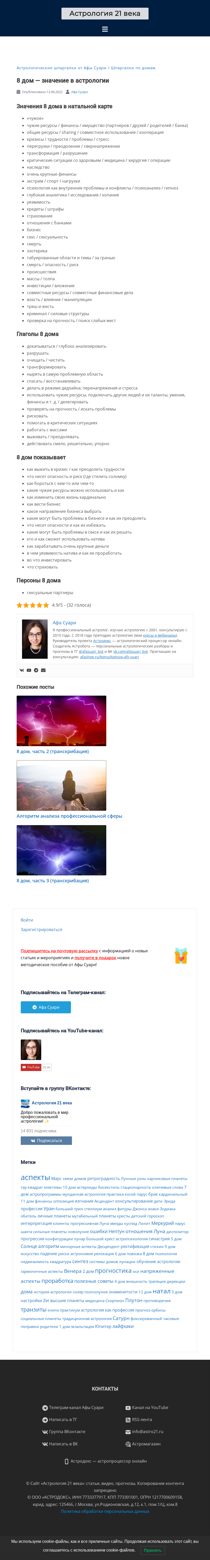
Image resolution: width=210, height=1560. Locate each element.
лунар (79, 1238)
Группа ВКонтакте (66, 1431)
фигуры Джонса (132, 1208)
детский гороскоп (147, 1215)
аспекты (35, 1177)
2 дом (88, 1271)
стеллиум (93, 1208)
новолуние (78, 1231)
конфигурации (59, 1238)
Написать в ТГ (62, 1419)
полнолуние (96, 1291)
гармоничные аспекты (42, 1271)
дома (27, 1291)
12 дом (145, 1291)
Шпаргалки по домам (133, 67)
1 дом (64, 1326)
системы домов (103, 1261)
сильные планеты (50, 1231)
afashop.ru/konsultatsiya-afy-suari (109, 656)
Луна (159, 1231)
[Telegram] (36, 670)
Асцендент (104, 1201)
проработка (57, 1280)
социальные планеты (41, 1318)
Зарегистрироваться (41, 929)
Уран (49, 1208)
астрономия (81, 1253)
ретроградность (103, 1178)
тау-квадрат (32, 1187)
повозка (134, 1253)
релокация (104, 1253)
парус (180, 1223)
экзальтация (82, 1326)
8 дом (148, 1253)
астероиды (87, 1187)
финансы (43, 1201)
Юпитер (103, 1326)
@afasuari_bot (91, 651)
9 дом (170, 1246)
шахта (26, 1231)
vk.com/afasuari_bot (130, 651)
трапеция (157, 1281)
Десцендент (109, 1246)
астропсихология (132, 1238)
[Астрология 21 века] (105, 13)
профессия (32, 1209)
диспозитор (177, 1231)
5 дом (176, 1238)
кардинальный (173, 1194)
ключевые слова (167, 1187)
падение (48, 1253)
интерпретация (36, 1223)
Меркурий (162, 1223)
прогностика (113, 1270)
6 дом (120, 1253)
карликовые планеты (167, 1178)
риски (63, 1253)
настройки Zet (35, 1300)
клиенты (61, 1223)
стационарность (136, 1187)
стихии (157, 1246)
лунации (127, 1261)
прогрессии (32, 1239)
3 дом (177, 1291)
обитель (28, 1215)
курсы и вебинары (159, 635)
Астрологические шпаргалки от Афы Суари (62, 67)
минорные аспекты (78, 1246)
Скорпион (115, 1300)
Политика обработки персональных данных (105, 1511)
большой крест (100, 1238)
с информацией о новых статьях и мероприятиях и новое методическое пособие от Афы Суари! (84, 957)
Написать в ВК (63, 1444)
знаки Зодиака (161, 1208)
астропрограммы (45, 1194)
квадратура (60, 1261)
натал (162, 1290)
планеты (107, 1216)
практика (115, 1194)
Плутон (133, 1300)
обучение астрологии (158, 1261)
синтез (80, 1261)
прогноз (142, 1310)
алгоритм (48, 1246)
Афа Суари (79, 91)
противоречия (157, 1300)
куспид (130, 1223)
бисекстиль (109, 1187)
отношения (139, 1231)
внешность (136, 1281)
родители (49, 1326)
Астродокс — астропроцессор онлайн (108, 1461)
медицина (94, 1300)
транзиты (34, 1309)
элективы (53, 1187)
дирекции (176, 1281)
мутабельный (85, 1215)
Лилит (144, 1223)
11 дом (27, 1201)
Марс (56, 1178)
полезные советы (93, 1281)
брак (153, 1194)
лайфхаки (123, 1326)
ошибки (99, 1231)
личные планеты (54, 1216)
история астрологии (53, 1291)
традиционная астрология (87, 1318)
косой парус (136, 1194)
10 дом (69, 1187)
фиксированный (146, 1318)
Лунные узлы (133, 1178)
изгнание (84, 1201)
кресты (123, 1215)
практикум (70, 1310)
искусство (30, 1253)
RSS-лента (141, 1419)
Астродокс (102, 640)
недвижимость (35, 1261)
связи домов (74, 1178)
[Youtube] (29, 670)
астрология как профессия (107, 1310)
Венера (73, 1271)
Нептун (116, 1231)
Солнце (29, 1246)
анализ (109, 1208)
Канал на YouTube (149, 1407)
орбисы (158, 1310)
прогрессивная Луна (89, 1223)
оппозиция (63, 1201)
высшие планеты (67, 1300)
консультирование (134, 1201)
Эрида (169, 1201)
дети (158, 1201)
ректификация (135, 1246)
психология (166, 1253)
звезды (116, 1223)
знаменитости (123, 1292)
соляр (78, 1291)
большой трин (69, 1208)
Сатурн (121, 1318)
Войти (27, 920)
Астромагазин (146, 1444)
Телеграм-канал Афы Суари (75, 1407)
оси (136, 1271)
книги (53, 1310)
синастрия (159, 1239)
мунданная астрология (84, 1194)
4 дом (119, 1281)
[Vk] (21, 670)
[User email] (43, 670)
